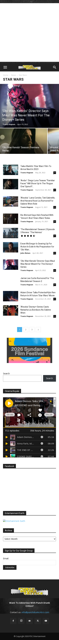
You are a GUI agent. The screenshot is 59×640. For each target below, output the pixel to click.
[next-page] (38, 329)
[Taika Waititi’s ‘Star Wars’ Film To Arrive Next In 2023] (10, 170)
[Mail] (29, 621)
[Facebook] (13, 621)
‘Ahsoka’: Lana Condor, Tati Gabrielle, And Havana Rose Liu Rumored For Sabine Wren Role (37, 201)
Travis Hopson (9, 124)
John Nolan (25, 253)
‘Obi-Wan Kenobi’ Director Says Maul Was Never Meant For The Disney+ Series (37, 264)
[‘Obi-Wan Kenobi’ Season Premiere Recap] (23, 145)
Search (6, 373)
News (13, 75)
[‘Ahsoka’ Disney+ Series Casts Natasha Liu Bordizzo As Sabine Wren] (10, 310)
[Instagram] (21, 621)
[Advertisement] (29, 32)
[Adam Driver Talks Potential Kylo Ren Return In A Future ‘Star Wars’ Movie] (10, 296)
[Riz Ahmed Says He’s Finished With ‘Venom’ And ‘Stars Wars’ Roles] (10, 219)
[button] (5, 67)
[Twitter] (38, 621)
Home (5, 75)
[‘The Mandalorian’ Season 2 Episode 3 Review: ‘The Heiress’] (10, 233)
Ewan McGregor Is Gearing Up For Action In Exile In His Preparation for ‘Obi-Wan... (37, 246)
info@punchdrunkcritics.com (35, 612)
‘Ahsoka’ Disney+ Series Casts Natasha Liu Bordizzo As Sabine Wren (35, 310)
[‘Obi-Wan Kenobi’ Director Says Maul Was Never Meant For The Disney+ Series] (29, 106)
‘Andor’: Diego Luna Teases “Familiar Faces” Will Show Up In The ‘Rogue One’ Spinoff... (37, 183)
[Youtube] (46, 621)
